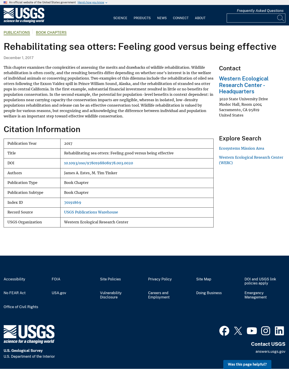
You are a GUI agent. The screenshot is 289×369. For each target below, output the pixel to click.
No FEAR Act (15, 293)
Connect (181, 18)
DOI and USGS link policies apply (260, 281)
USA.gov (59, 293)
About (200, 18)
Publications (17, 32)
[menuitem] (120, 15)
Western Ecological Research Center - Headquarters (244, 85)
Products (142, 18)
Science (120, 18)
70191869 (72, 202)
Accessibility (14, 279)
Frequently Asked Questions (260, 11)
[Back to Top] (272, 352)
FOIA (56, 279)
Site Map (203, 279)
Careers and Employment (159, 295)
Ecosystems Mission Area (241, 148)
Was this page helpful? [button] (247, 364)
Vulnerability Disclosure (111, 295)
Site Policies (110, 279)
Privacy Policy (160, 279)
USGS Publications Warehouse (91, 212)
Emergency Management (256, 295)
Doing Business (209, 293)
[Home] (24, 22)
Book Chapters (51, 32)
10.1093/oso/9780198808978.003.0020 (98, 163)
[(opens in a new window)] (224, 330)
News (162, 18)
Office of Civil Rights (21, 307)
